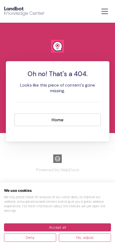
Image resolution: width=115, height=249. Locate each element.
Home (57, 120)
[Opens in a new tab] (57, 161)
